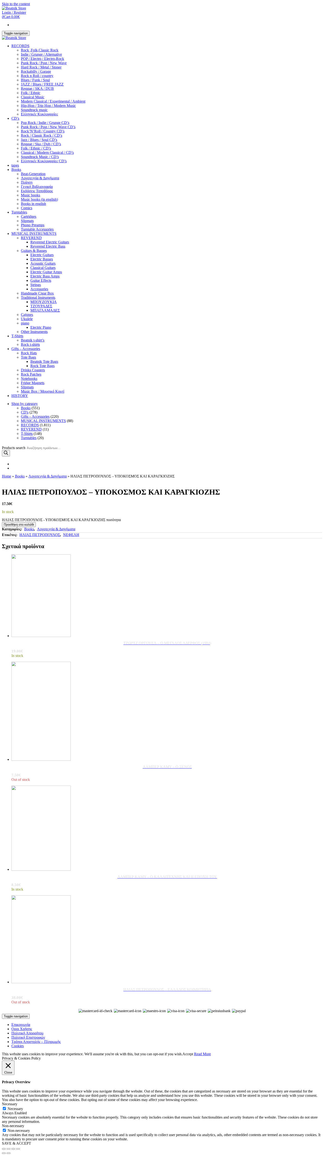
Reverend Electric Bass (47, 246)
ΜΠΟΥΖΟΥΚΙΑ (43, 302)
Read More (202, 1054)
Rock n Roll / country (37, 76)
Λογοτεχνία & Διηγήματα (40, 178)
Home (6, 476)
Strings (35, 285)
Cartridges (28, 216)
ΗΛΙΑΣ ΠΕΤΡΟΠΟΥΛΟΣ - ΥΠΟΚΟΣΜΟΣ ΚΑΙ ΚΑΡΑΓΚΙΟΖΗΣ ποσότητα (61, 520)
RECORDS (20, 46)
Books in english (33, 204)
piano (25, 323)
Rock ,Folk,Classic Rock (39, 50)
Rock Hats (29, 353)
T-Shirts (17, 336)
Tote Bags (28, 357)
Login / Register (14, 12)
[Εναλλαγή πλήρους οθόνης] (13, 1149)
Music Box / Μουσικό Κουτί (42, 391)
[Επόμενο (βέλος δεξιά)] (8, 1153)
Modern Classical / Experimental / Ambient (53, 101)
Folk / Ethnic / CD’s (36, 148)
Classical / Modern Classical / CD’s (47, 152)
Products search (13, 448)
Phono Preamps (32, 225)
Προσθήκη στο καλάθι (19, 524)
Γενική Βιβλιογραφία (37, 187)
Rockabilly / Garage (36, 71)
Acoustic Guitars (43, 263)
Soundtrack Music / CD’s (40, 157)
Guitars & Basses (34, 251)
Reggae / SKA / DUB (37, 88)
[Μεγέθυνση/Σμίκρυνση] (18, 1149)
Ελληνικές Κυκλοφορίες (39, 114)
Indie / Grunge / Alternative (41, 54)
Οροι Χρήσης (21, 1029)
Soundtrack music (34, 110)
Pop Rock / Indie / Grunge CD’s (45, 123)
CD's (24, 412)
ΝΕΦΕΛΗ (71, 535)
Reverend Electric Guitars (49, 242)
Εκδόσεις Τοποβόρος (37, 191)
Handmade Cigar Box (37, 293)
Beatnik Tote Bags (44, 362)
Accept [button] (187, 1054)
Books (16, 170)
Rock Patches (31, 374)
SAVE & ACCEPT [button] (16, 1143)
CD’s (15, 118)
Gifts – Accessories (25, 349)
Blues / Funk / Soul (35, 80)
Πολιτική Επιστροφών (28, 1037)
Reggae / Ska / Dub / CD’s (41, 144)
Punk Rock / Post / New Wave (44, 63)
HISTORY (19, 396)
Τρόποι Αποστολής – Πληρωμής (36, 1042)
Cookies (17, 1046)
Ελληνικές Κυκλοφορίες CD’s (44, 161)
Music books (30, 195)
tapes (15, 165)
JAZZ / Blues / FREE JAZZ (42, 84)
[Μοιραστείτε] (8, 1149)
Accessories (39, 289)
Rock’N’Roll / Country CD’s (43, 131)
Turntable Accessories (37, 229)
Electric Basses (41, 259)
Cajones (27, 315)
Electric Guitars (42, 255)
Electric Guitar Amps (46, 272)
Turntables (19, 212)
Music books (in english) (39, 199)
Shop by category (24, 404)
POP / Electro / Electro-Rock (42, 59)
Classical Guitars (43, 268)
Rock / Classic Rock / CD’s (41, 135)
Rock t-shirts (30, 344)
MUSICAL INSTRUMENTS (33, 234)
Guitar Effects (40, 280)
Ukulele (27, 319)
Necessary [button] (9, 1104)
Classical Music (32, 97)
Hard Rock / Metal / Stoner (41, 67)
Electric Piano (40, 327)
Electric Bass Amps (45, 276)
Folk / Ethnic (30, 93)
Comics (26, 208)
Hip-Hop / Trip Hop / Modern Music (48, 106)
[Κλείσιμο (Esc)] (4, 1149)
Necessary (15, 1109)
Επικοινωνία (20, 1025)
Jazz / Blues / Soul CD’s (39, 140)
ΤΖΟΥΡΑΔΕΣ (41, 306)
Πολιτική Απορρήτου (27, 1033)
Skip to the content (16, 4)
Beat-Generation (33, 174)
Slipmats (27, 221)
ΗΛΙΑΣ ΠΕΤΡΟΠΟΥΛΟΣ (39, 535)
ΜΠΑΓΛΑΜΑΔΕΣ (45, 310)
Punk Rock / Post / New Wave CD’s (48, 127)
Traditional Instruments (38, 298)
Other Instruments (34, 332)
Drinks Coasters (33, 370)
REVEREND (31, 238)
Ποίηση (26, 182)
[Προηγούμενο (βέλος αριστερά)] (4, 1153)
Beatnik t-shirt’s (32, 340)
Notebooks (29, 379)
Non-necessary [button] (13, 1126)
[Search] (6, 453)
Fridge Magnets (32, 383)
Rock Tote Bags (42, 366)
